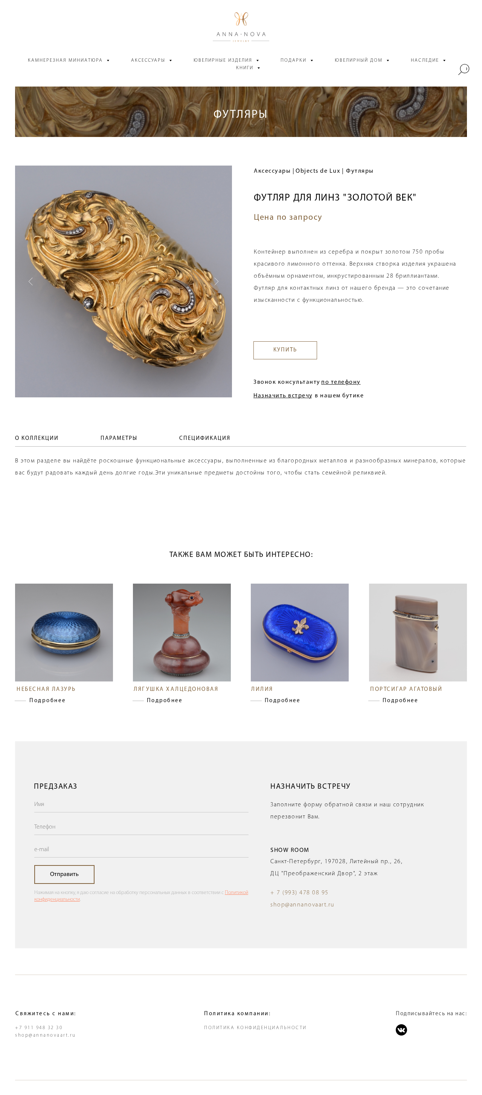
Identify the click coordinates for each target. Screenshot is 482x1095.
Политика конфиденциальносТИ (255, 1027)
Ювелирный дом (359, 60)
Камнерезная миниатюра (66, 60)
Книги (245, 67)
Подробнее (47, 701)
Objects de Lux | (320, 171)
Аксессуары (149, 60)
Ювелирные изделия (224, 60)
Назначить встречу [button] (283, 396)
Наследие (426, 60)
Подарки (294, 60)
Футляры (360, 171)
